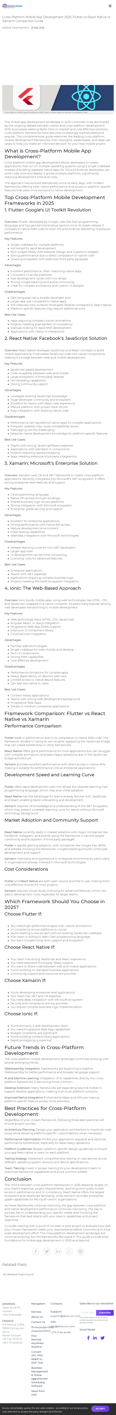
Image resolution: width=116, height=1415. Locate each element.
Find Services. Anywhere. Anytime (37, 1341)
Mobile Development (15, 27)
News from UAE (38, 1393)
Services (36, 1311)
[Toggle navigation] (110, 6)
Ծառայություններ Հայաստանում (38, 1329)
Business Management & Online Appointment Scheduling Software (38, 1376)
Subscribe (105, 1312)
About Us (37, 1317)
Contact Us (38, 1322)
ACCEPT (100, 1408)
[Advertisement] (58, 58)
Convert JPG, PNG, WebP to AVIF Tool (37, 1357)
